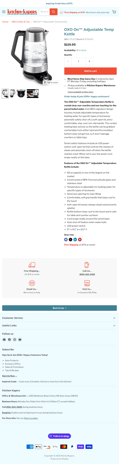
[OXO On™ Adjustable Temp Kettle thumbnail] (5, 93)
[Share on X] (70, 239)
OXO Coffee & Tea (21, 22)
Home (5, 22)
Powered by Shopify (59, 459)
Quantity (68, 55)
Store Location (31, 418)
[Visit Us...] (87, 287)
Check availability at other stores (80, 92)
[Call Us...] (87, 269)
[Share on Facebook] (66, 239)
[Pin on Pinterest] (80, 239)
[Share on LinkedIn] (75, 239)
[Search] (53, 11)
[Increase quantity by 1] (89, 61)
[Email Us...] (32, 287)
